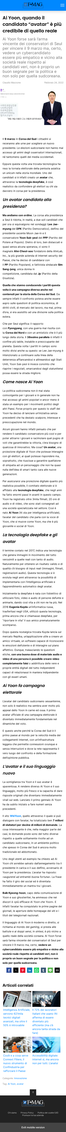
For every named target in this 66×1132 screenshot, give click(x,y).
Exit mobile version (33, 1127)
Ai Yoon (12, 1083)
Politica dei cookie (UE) (48, 1113)
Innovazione (20, 1078)
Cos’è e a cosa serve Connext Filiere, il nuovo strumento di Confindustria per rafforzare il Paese (15, 1063)
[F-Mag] (33, 1103)
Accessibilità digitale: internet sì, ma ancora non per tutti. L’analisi (45, 1059)
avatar (20, 1083)
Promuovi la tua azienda (33, 1115)
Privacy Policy (27, 1113)
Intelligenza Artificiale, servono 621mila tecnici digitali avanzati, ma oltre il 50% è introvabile (16, 1017)
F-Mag (33, 5)
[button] (9, 970)
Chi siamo (12, 1113)
